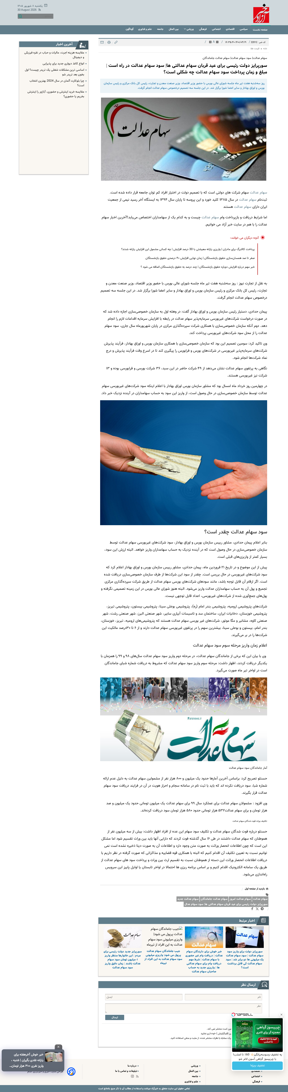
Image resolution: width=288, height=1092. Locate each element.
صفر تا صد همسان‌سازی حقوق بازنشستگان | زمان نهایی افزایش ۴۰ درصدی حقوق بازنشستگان (200, 258)
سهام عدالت (258, 192)
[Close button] (281, 1014)
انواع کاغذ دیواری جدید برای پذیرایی (63, 63)
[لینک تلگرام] (263, 909)
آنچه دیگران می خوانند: (244, 238)
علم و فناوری (145, 29)
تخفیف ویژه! (257, 1065)
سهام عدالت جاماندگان (214, 899)
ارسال (115, 1017)
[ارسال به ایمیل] (102, 43)
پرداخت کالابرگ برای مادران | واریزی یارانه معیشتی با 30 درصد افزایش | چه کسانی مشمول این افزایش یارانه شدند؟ (188, 249)
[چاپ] (108, 43)
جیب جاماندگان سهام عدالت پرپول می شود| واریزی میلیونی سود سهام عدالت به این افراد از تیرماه (163, 957)
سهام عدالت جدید (188, 899)
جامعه (160, 29)
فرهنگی (203, 29)
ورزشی (190, 29)
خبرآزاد (154, 1088)
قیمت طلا (254, 48)
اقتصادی (230, 29)
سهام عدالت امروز (240, 899)
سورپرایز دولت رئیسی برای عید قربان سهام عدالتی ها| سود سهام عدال (226, 904)
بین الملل (174, 29)
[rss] (38, 10)
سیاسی (244, 29)
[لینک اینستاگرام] (133, 1077)
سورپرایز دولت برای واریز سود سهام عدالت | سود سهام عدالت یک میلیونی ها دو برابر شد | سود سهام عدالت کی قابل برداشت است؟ (245, 960)
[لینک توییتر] (258, 909)
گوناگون (129, 29)
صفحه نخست (260, 30)
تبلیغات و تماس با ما (126, 1071)
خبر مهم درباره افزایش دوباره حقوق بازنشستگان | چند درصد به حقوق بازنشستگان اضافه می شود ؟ (198, 267)
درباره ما (132, 1066)
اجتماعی (216, 29)
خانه (265, 48)
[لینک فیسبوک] (253, 909)
